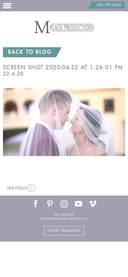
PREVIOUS (17, 188)
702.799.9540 (109, 5)
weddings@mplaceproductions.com (64, 218)
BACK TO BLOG (29, 52)
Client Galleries (64, 230)
